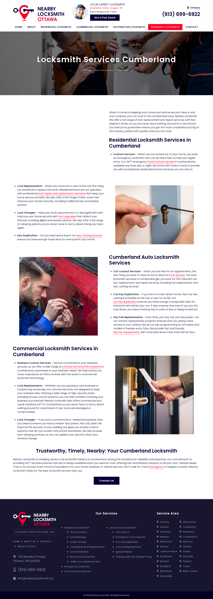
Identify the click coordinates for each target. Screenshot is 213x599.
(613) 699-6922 (181, 14)
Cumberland (190, 536)
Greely (186, 551)
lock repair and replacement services (62, 193)
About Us (29, 541)
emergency (156, 467)
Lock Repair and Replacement (87, 546)
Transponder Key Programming (134, 556)
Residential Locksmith (56, 27)
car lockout (178, 275)
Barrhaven (166, 571)
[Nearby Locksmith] (38, 13)
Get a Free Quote (105, 17)
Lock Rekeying (78, 537)
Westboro (188, 531)
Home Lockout (78, 532)
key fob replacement (126, 332)
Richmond (166, 541)
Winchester (189, 522)
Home (18, 27)
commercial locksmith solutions (81, 366)
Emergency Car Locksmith (131, 537)
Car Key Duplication (127, 541)
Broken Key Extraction (82, 556)
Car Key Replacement (128, 546)
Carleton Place (168, 551)
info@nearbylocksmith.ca (35, 578)
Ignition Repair (124, 551)
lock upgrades (67, 216)
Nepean (164, 536)
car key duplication (125, 302)
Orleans (187, 546)
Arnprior (187, 561)
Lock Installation (79, 551)
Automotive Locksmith (129, 27)
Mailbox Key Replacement (85, 561)
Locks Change (78, 541)
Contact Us (106, 480)
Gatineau (165, 531)
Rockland (165, 566)
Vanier (186, 566)
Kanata (164, 526)
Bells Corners (190, 571)
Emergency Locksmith (165, 27)
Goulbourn (166, 556)
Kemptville (166, 576)
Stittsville (188, 556)
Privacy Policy (27, 546)
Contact (192, 27)
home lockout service (161, 161)
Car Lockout (123, 532)
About (31, 27)
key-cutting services (89, 235)
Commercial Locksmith (92, 27)
